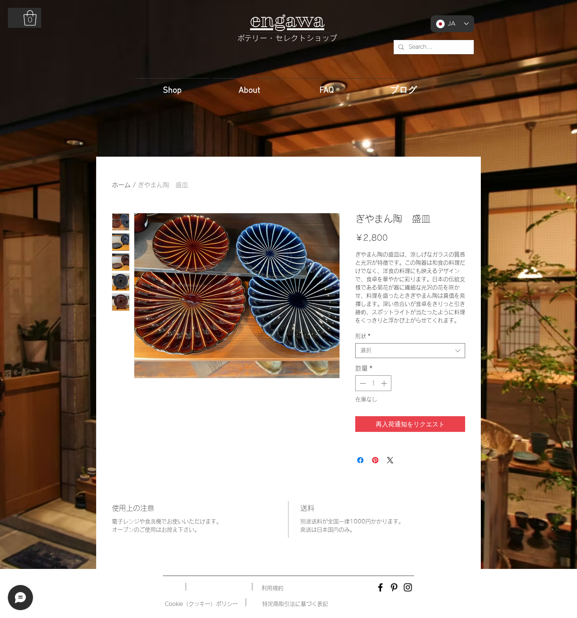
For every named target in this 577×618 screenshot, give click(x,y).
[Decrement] (361, 383)
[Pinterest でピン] (375, 460)
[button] (30, 18)
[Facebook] (380, 587)
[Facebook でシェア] (360, 460)
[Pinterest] (394, 587)
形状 (363, 336)
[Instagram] (407, 587)
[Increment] (384, 383)
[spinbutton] (373, 383)
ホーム (121, 185)
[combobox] (410, 350)
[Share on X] (390, 460)
